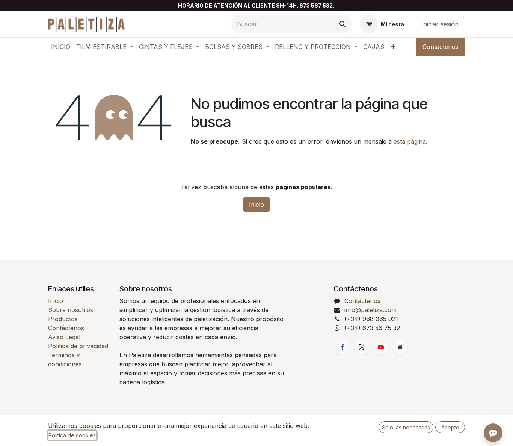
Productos (63, 319)
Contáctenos (440, 46)
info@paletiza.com (370, 310)
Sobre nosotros (70, 310)
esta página (410, 141)
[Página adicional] (399, 347)
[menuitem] (60, 46)
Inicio (256, 204)
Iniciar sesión (440, 24)
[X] (361, 347)
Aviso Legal (64, 337)
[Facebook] (342, 347)
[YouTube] (380, 347)
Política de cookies (72, 435)
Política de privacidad (78, 346)
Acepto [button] (450, 427)
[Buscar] (342, 24)
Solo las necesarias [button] (406, 427)
